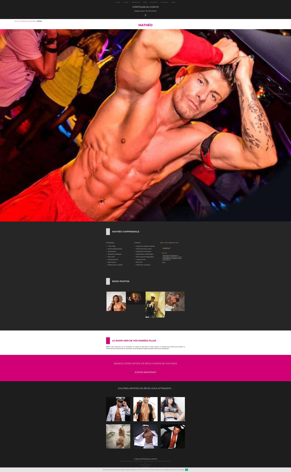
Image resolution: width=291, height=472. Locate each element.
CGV (145, 463)
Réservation (136, 2)
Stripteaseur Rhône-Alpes (28, 21)
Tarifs (145, 2)
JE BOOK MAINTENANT (145, 372)
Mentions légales (145, 465)
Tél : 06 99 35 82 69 (151, 11)
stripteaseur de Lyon (120, 346)
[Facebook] (145, 15)
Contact (126, 2)
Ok (186, 469)
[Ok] (289, 469)
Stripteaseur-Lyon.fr (145, 7)
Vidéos (173, 2)
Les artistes (154, 2)
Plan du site (145, 467)
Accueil (117, 2)
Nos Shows (164, 2)
